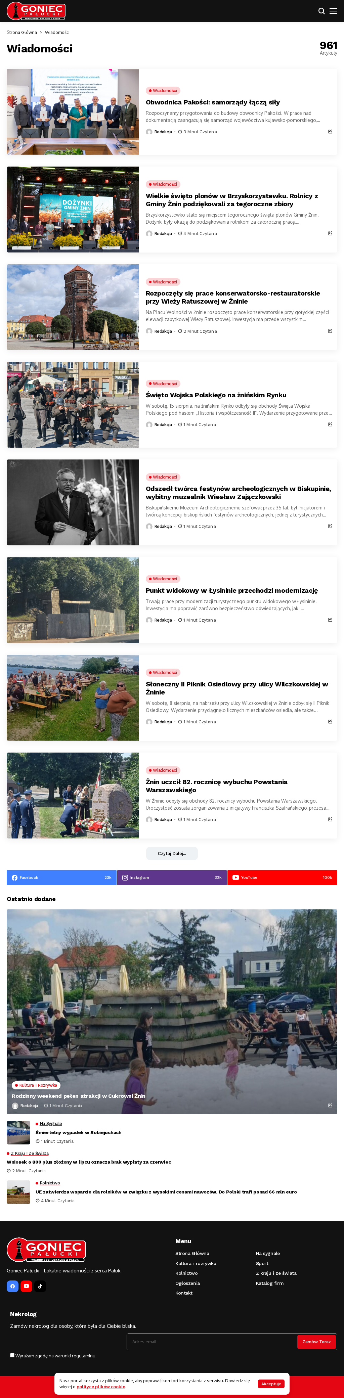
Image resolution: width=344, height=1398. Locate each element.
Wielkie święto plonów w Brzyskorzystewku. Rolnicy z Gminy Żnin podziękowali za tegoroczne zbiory (232, 200)
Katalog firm (270, 1283)
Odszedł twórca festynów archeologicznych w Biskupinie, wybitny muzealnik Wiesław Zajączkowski (238, 493)
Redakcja (163, 131)
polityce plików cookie (101, 1386)
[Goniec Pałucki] (36, 11)
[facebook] (12, 1286)
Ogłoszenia (187, 1283)
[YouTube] (26, 1286)
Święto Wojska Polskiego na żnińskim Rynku (216, 395)
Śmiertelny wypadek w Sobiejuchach (79, 1132)
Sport (262, 1263)
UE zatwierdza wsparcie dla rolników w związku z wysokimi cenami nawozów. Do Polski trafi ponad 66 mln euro (166, 1191)
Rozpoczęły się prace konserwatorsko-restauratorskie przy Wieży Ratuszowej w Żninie (233, 297)
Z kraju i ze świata (276, 1273)
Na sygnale (268, 1253)
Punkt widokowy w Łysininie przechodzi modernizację (232, 590)
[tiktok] (40, 1286)
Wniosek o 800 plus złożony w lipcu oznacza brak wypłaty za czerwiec (89, 1162)
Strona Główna (22, 32)
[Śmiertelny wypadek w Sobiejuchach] (18, 1132)
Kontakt (183, 1293)
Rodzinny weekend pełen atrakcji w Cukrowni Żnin (78, 1096)
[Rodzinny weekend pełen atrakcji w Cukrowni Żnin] (172, 1011)
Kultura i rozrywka (195, 1263)
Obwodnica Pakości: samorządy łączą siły (213, 102)
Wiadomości (57, 32)
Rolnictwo (186, 1273)
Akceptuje (271, 1384)
